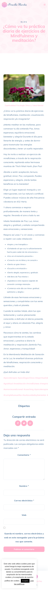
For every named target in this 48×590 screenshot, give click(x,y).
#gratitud (8, 383)
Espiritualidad (10, 105)
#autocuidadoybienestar (34, 395)
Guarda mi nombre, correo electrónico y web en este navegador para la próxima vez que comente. (24, 537)
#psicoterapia (10, 377)
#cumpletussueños (12, 395)
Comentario (24, 455)
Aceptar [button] (25, 581)
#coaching (29, 389)
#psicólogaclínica (26, 377)
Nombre (24, 486)
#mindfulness (32, 383)
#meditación (19, 383)
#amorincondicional (13, 389)
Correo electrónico (24, 500)
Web (24, 515)
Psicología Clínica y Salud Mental (29, 105)
